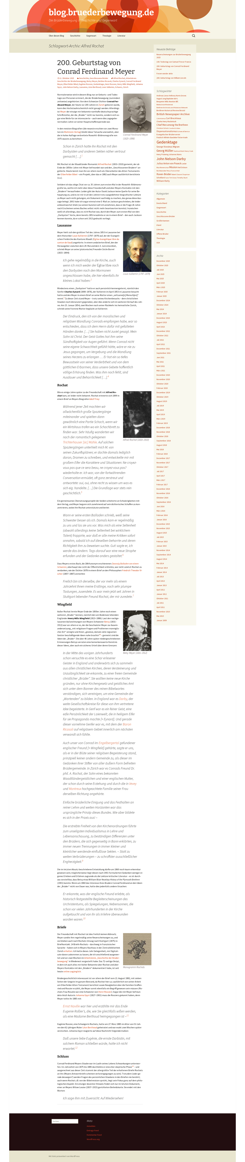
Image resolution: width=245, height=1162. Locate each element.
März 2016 (161, 511)
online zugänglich (72, 971)
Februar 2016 (162, 515)
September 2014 (164, 554)
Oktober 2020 (162, 383)
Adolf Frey (94, 399)
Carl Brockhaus (173, 118)
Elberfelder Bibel (71, 84)
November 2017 (163, 462)
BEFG (176, 99)
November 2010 (163, 611)
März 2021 (161, 370)
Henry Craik (189, 151)
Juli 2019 (160, 405)
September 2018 (164, 440)
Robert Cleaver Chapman (181, 174)
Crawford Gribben (174, 128)
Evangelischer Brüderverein (168, 134)
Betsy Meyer (92, 81)
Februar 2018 (162, 454)
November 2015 (163, 528)
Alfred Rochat (119, 78)
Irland (159, 225)
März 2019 (161, 418)
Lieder (184, 163)
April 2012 (161, 589)
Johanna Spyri (82, 995)
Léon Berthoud (94, 87)
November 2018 (163, 432)
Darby (123, 699)
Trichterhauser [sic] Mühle (80, 442)
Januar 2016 (162, 519)
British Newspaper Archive (173, 114)
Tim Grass (173, 178)
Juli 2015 (160, 537)
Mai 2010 (160, 616)
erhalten (68, 951)
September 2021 (164, 353)
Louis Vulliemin (108, 87)
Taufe (167, 178)
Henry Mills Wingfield (126, 84)
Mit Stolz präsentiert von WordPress (64, 1156)
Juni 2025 (160, 274)
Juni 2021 (160, 357)
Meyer (63, 111)
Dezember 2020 (163, 375)
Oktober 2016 (162, 497)
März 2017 (161, 480)
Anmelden (91, 1126)
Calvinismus (161, 118)
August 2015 (162, 532)
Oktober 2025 (162, 265)
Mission (173, 167)
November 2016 (163, 493)
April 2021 (161, 366)
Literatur (121, 35)
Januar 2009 (162, 620)
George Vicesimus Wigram (168, 146)
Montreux (75, 788)
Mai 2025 (160, 278)
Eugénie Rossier (85, 84)
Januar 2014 (162, 572)
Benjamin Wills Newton (166, 101)
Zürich (125, 87)
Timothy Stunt (182, 178)
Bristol (182, 110)
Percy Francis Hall (173, 171)
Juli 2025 (160, 269)
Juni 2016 (160, 506)
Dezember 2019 (163, 392)
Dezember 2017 (163, 458)
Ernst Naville (71, 1006)
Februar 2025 (162, 291)
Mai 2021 (160, 362)
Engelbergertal (109, 743)
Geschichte (75, 35)
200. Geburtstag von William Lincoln (171, 78)
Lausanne (83, 87)
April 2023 (161, 326)
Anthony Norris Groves (177, 95)
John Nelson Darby (70, 87)
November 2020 (163, 379)
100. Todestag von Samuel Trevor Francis (174, 62)
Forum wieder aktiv (165, 73)
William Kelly (163, 180)
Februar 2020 (162, 388)
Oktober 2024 (162, 305)
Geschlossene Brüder (99, 78)
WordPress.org (93, 1139)
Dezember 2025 (163, 261)
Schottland (161, 177)
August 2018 (162, 445)
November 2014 (163, 550)
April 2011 (161, 607)
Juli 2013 (160, 576)
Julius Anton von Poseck (169, 163)
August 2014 (162, 559)
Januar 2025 (162, 296)
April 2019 (161, 414)
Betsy (107, 621)
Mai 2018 (160, 449)
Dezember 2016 (163, 489)
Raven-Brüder (164, 174)
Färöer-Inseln (183, 137)
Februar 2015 (162, 541)
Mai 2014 (160, 563)
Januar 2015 (162, 546)
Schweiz (118, 87)
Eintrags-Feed (93, 1130)
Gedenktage (98, 84)
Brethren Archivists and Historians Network (172, 107)
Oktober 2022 (162, 335)
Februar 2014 (162, 568)
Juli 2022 (160, 340)
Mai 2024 (160, 309)
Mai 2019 (160, 410)
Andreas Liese (163, 95)
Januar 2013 (162, 585)
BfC (177, 101)
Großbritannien (163, 220)
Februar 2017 (162, 484)
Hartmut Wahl (179, 151)
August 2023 (162, 322)
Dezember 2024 (163, 300)
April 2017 (161, 475)
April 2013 (161, 581)
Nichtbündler (161, 171)
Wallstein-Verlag (72, 131)
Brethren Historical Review (168, 110)
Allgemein (161, 199)
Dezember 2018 (163, 427)
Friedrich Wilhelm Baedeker (167, 137)
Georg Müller (165, 151)
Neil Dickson (182, 167)
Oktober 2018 (162, 436)
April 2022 (161, 344)
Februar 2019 (162, 423)
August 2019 (162, 401)
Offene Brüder (163, 234)
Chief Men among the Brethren (172, 124)
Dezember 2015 (163, 524)
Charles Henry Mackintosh (166, 121)
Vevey (133, 783)
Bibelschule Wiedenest (165, 104)
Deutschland (162, 203)
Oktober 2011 (162, 598)
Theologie (106, 35)
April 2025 (161, 283)
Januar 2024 (162, 313)
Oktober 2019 (162, 397)
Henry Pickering (162, 154)
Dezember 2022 (163, 331)
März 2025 (161, 287)
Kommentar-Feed (94, 1135)
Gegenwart (91, 35)
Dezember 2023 (163, 318)
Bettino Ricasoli (104, 81)
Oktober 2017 (162, 467)
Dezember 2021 (163, 348)
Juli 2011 (160, 603)
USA (158, 242)
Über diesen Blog (56, 35)
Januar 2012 (162, 594)
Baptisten (170, 98)
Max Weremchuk (163, 167)
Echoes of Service (183, 131)
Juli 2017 (160, 471)
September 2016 (164, 502)
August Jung (161, 98)
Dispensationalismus (167, 131)
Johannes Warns (175, 154)
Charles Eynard (118, 81)
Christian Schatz (163, 128)
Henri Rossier (110, 84)
